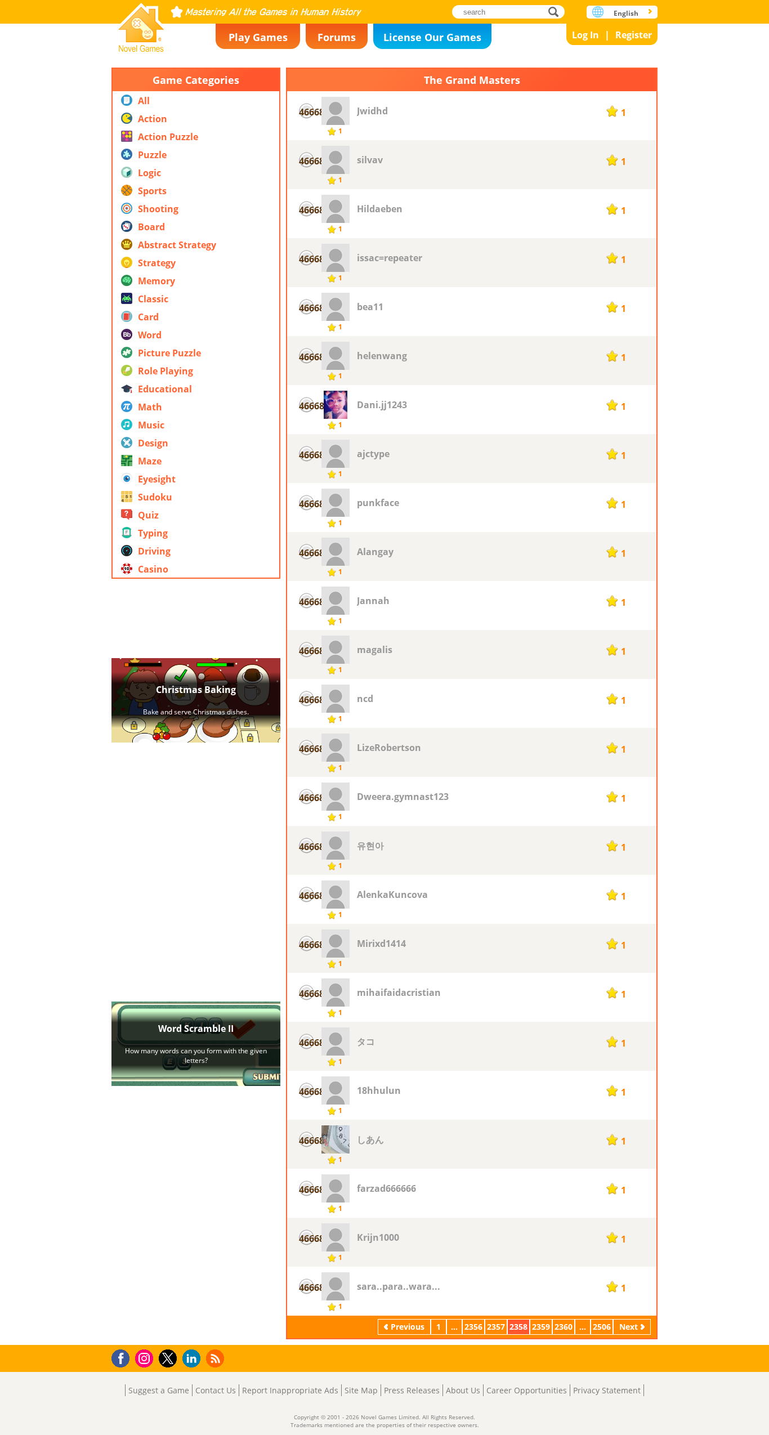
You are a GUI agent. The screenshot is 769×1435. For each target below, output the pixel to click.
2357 (496, 1326)
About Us (463, 1390)
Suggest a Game (158, 1390)
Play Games (258, 37)
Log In (585, 35)
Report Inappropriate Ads (290, 1390)
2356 (473, 1326)
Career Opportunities (526, 1390)
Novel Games (141, 24)
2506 (602, 1326)
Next (628, 1326)
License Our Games (432, 37)
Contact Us (215, 1390)
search (556, 11)
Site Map (361, 1390)
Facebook (123, 1357)
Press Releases (412, 1390)
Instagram (145, 1357)
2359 (541, 1326)
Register (633, 35)
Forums (337, 37)
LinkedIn (193, 1359)
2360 (564, 1326)
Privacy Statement (607, 1390)
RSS (216, 1358)
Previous (407, 1326)
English (626, 13)
